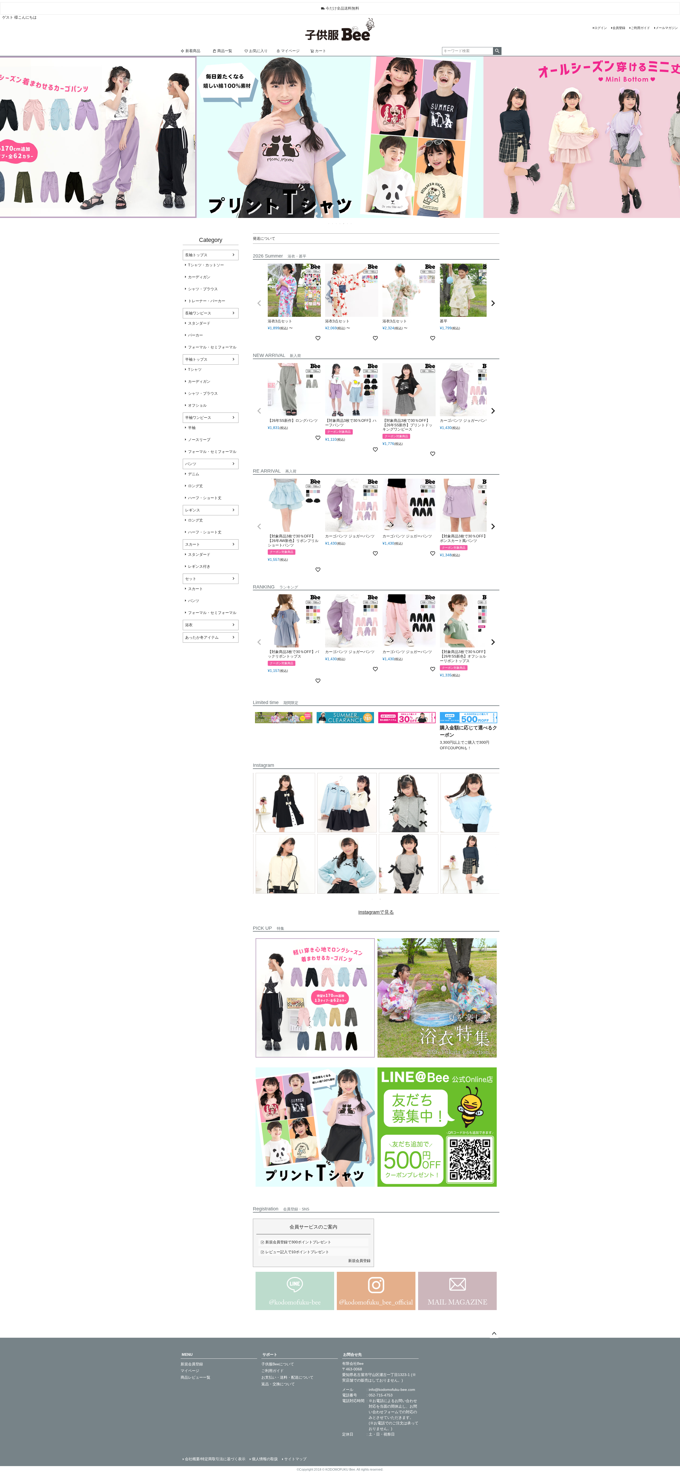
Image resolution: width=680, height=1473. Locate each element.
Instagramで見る (376, 912)
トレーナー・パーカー (206, 301)
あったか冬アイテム (202, 637)
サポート (269, 1354)
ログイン (600, 28)
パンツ (190, 464)
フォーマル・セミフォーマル (212, 347)
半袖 (192, 428)
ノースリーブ (199, 439)
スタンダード (199, 323)
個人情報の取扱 (265, 1459)
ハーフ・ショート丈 (205, 498)
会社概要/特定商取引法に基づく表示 (215, 1459)
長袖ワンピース (198, 313)
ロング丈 (195, 486)
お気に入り (258, 51)
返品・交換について (278, 1384)
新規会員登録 (359, 1261)
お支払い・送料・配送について (287, 1377)
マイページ (290, 51)
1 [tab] (329, 223)
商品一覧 (224, 51)
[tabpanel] (376, 834)
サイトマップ (295, 1459)
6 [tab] (347, 223)
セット (190, 578)
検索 (497, 51)
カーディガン (199, 277)
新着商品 (192, 51)
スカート (192, 544)
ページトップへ (494, 1333)
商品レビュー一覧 (195, 1377)
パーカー (195, 335)
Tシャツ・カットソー (206, 265)
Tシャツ (195, 369)
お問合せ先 (352, 1354)
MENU (187, 1354)
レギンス (192, 510)
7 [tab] (351, 223)
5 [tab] (344, 223)
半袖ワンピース (198, 417)
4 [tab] (340, 223)
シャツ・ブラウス (203, 289)
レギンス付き (199, 566)
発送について (264, 238)
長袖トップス (196, 255)
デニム (193, 474)
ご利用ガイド (640, 28)
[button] (259, 303)
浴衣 (189, 625)
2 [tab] (333, 223)
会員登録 (619, 28)
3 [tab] (336, 223)
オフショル (197, 405)
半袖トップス (196, 359)
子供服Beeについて (277, 1364)
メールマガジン (667, 28)
